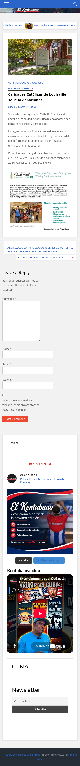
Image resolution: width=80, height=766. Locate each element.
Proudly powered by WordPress (21, 754)
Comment (9, 298)
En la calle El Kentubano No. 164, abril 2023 (44, 257)
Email (6, 364)
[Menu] (6, 4)
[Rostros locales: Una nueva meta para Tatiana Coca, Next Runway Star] (13, 25)
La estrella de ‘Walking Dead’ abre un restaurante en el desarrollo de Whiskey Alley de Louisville (39, 249)
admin (11, 106)
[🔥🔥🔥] (40, 521)
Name (6, 349)
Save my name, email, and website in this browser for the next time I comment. (20, 404)
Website (7, 380)
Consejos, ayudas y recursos (25, 82)
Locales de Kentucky (20, 88)
